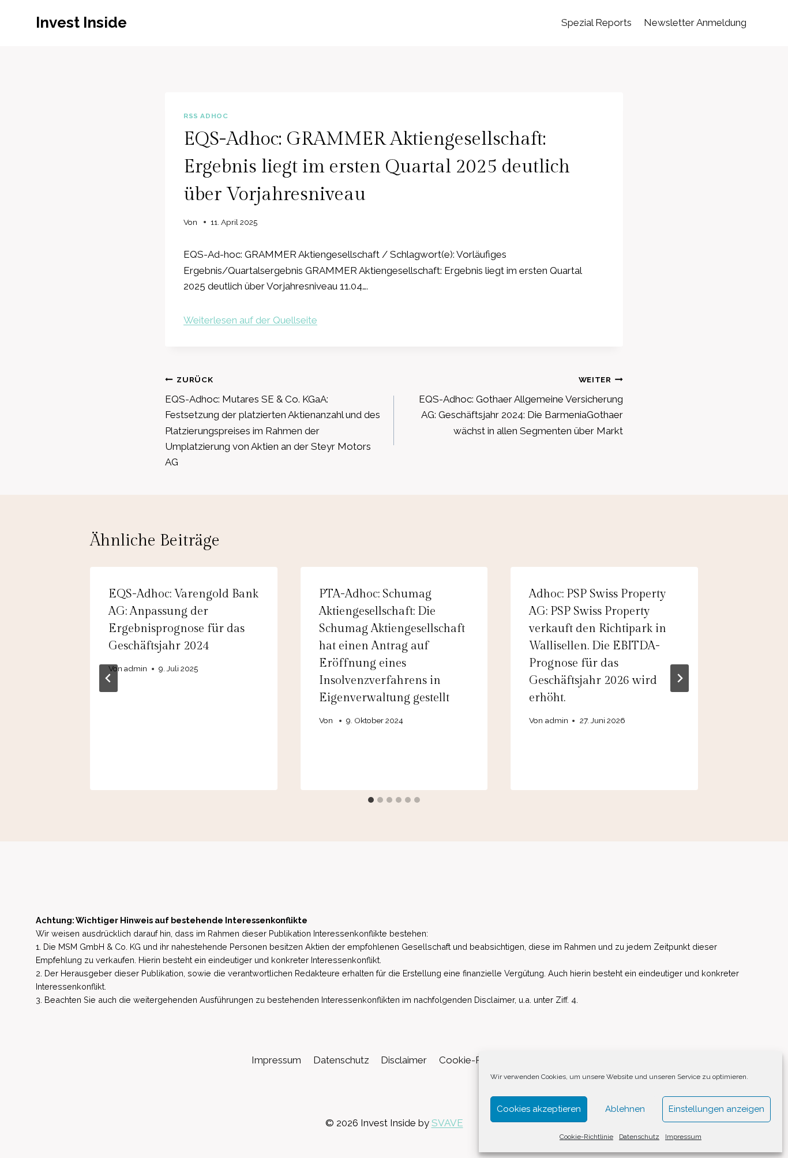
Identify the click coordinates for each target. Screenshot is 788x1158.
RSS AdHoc (205, 116)
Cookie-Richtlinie (586, 1137)
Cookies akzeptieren (539, 1109)
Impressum (683, 1137)
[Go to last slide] (108, 678)
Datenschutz (639, 1137)
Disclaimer (404, 1060)
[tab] (371, 800)
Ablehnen (625, 1109)
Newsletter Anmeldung (695, 22)
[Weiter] (679, 678)
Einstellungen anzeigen (716, 1109)
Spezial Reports (596, 22)
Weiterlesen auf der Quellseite (250, 320)
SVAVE (447, 1123)
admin (135, 668)
